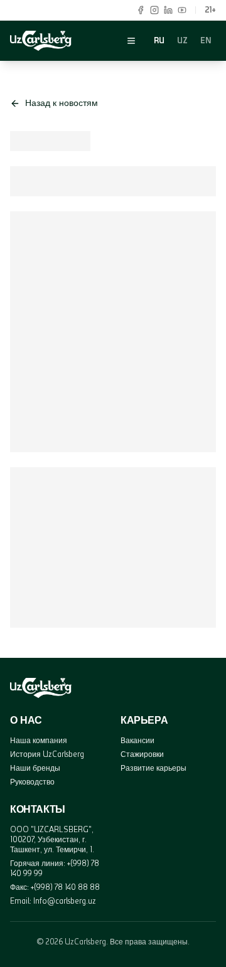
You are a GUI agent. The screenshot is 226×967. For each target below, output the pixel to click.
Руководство (32, 781)
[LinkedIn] (168, 10)
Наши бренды (35, 768)
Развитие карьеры (153, 768)
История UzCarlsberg (47, 754)
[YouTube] (182, 10)
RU (159, 40)
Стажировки (142, 754)
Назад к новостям (61, 103)
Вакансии (137, 740)
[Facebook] (140, 10)
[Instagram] (154, 10)
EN (205, 40)
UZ (182, 40)
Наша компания (38, 740)
